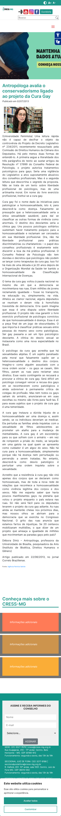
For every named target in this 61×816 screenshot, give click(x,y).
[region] (30, 797)
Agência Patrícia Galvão (16, 566)
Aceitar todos (31, 800)
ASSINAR (30, 741)
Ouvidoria (46, 11)
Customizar (30, 809)
